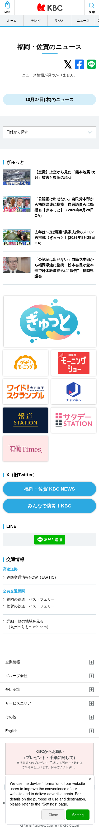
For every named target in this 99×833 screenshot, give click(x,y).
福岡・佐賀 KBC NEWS (49, 489)
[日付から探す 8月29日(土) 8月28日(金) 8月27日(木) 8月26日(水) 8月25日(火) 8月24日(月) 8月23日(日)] (49, 132)
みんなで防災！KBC (49, 506)
